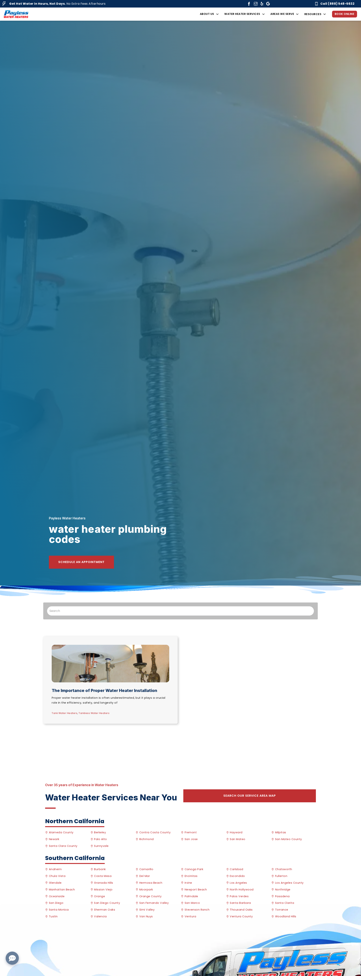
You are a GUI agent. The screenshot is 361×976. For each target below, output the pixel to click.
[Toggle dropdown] (217, 14)
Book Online (344, 14)
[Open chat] (12, 958)
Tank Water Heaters (64, 713)
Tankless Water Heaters (94, 713)
